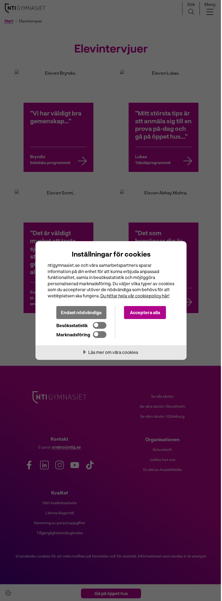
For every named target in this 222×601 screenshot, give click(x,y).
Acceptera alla (145, 312)
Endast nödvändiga (81, 312)
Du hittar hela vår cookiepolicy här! (134, 295)
